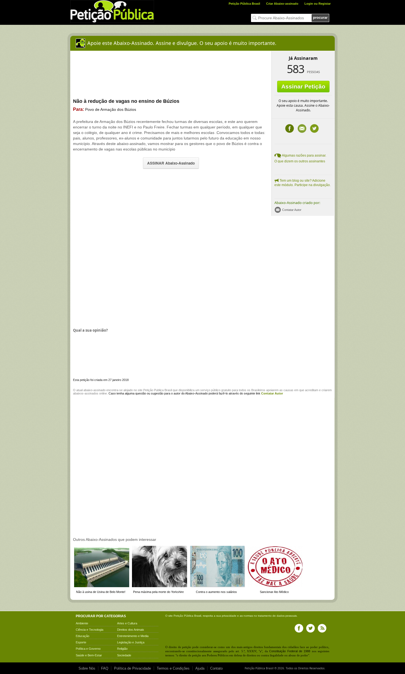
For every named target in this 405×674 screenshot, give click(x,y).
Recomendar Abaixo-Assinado (302, 128)
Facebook (289, 128)
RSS (322, 628)
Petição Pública (183, 615)
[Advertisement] (119, 271)
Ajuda (199, 668)
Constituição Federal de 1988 (289, 651)
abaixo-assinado (94, 390)
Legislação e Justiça (130, 642)
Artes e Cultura (127, 623)
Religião (122, 648)
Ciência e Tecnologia (89, 629)
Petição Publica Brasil (157, 390)
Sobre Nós (87, 668)
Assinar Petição (303, 86)
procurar (320, 17)
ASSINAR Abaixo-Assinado (171, 163)
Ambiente (82, 623)
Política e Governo (88, 648)
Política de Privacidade (132, 668)
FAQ (104, 668)
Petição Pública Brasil (244, 3)
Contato (216, 668)
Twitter (314, 128)
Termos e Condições (173, 668)
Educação (82, 636)
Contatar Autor (291, 209)
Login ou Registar (317, 3)
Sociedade (124, 655)
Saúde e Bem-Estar (89, 655)
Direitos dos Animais (130, 629)
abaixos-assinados (85, 393)
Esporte (81, 642)
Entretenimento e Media (132, 636)
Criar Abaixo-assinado (282, 3)
